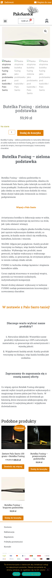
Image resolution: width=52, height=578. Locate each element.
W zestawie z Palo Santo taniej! (26, 307)
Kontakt (7, 546)
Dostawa (8, 527)
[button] (5, 21)
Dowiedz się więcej (13, 466)
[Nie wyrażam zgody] (47, 569)
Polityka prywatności (13, 541)
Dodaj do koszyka (30, 133)
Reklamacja (9, 532)
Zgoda (16, 574)
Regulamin (9, 537)
